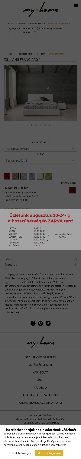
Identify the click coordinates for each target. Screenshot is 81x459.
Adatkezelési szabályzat (53, 445)
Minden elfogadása (49, 453)
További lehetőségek (18, 453)
